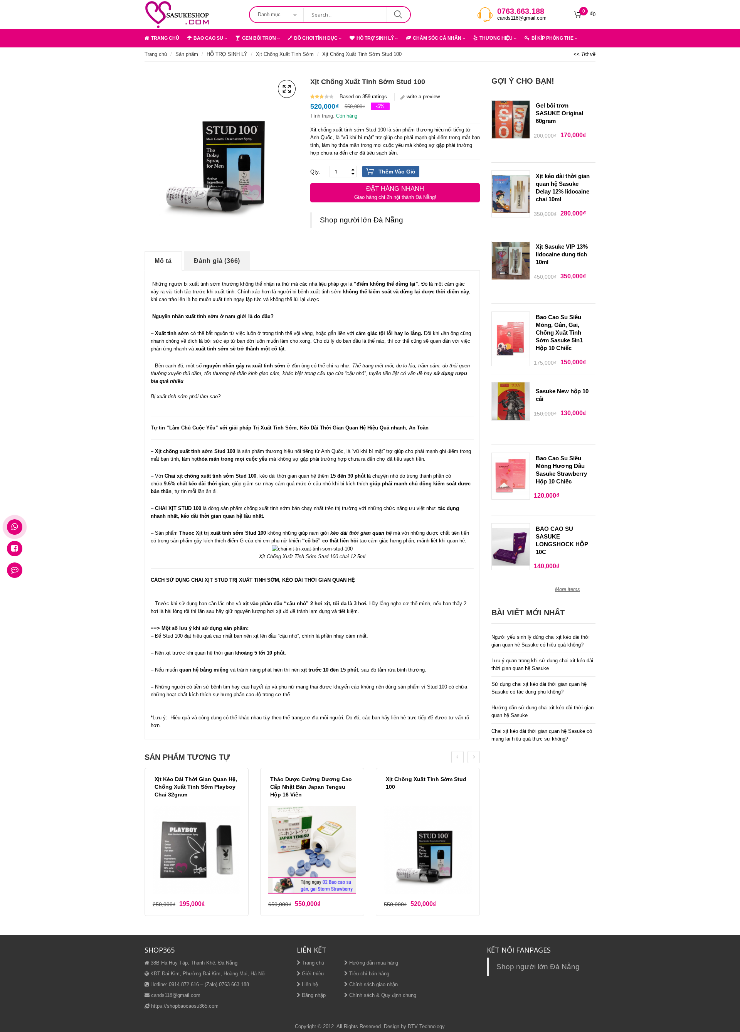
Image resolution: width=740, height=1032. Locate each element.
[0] (578, 14)
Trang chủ (156, 54)
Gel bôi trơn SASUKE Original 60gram (559, 113)
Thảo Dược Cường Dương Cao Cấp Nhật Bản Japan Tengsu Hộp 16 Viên (311, 787)
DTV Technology (426, 1026)
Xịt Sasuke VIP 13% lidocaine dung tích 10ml (562, 254)
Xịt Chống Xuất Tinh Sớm (285, 54)
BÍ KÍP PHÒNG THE (552, 38)
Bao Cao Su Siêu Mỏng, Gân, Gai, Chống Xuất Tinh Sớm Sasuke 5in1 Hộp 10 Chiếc (559, 332)
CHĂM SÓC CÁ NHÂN (437, 38)
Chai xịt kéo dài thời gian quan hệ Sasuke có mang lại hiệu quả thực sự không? (541, 735)
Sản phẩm (186, 54)
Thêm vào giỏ (396, 171)
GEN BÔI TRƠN (259, 38)
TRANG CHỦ (165, 38)
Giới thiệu (312, 973)
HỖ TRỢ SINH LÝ (375, 38)
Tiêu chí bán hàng (368, 973)
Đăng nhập (313, 995)
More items (567, 589)
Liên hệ (309, 984)
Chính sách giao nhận (373, 984)
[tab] (163, 261)
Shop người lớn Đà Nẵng (361, 220)
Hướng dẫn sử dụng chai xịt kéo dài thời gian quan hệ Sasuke (542, 711)
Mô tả (163, 261)
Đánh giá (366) (217, 261)
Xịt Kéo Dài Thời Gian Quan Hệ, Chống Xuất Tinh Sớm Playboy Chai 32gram (196, 787)
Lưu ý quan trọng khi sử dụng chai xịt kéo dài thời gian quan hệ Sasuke (542, 664)
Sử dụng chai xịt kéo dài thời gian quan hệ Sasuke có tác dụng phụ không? (539, 688)
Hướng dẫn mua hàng (373, 963)
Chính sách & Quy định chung (382, 995)
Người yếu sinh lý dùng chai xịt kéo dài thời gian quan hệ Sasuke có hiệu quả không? (540, 641)
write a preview (423, 96)
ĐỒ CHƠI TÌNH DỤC (316, 38)
